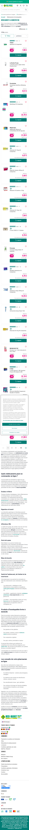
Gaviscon (5, 601)
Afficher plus (22, 29)
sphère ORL (4, 646)
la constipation (5, 520)
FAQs (2, 741)
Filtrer (8, 36)
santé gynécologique (8, 588)
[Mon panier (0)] (27, 6)
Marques (3, 754)
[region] (14, 415)
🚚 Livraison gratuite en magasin (14, 1)
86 (21, 448)
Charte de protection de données (9, 764)
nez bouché (16, 534)
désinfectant (17, 550)
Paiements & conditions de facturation (10, 739)
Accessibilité (4, 774)
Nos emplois (4, 758)
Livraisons (3, 745)
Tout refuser (14, 428)
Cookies (3, 772)
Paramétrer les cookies (15, 432)
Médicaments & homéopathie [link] (14, 17)
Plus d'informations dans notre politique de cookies (13, 420)
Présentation (4, 766)
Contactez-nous (5, 770)
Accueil (3, 17)
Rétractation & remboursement (8, 743)
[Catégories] (2, 5)
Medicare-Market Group (7, 756)
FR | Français (6, 721)
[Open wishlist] (24, 6)
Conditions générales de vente (8, 747)
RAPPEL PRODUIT (5, 749)
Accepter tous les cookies (14, 424)
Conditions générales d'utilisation (9, 768)
